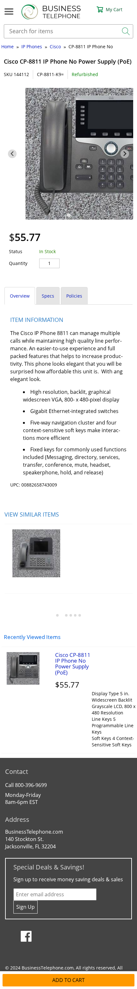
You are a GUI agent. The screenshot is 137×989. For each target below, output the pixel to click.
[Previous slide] (12, 154)
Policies (74, 296)
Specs (48, 296)
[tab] (68, 215)
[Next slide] (124, 154)
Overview (20, 296)
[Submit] (126, 31)
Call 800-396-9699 (26, 785)
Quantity (18, 263)
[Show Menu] (5, 11)
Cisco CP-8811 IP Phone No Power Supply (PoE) (72, 663)
